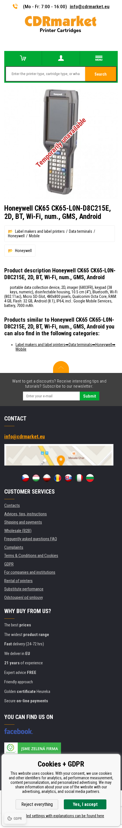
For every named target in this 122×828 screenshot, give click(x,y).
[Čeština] (25, 478)
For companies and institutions (29, 572)
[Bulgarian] (90, 478)
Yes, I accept (85, 804)
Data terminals (80, 231)
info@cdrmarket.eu (90, 6)
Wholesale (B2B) (17, 530)
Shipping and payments (23, 522)
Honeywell (16, 236)
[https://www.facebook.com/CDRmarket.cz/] (18, 731)
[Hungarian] (36, 478)
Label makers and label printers (40, 231)
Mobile (34, 236)
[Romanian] (58, 478)
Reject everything (37, 804)
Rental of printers (18, 580)
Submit (89, 396)
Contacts (12, 505)
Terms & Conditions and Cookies (31, 555)
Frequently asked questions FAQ (30, 538)
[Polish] (47, 478)
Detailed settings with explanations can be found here (61, 816)
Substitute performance (23, 589)
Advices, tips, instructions (25, 514)
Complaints (13, 547)
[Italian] (79, 478)
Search (100, 74)
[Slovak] (68, 478)
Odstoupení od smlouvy (23, 597)
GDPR (9, 564)
